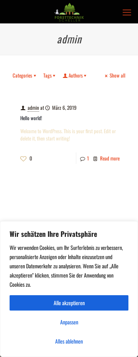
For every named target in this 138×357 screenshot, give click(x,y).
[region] (69, 289)
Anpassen (69, 322)
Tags (47, 75)
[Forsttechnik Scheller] (69, 11)
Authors (76, 75)
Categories (22, 75)
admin (33, 107)
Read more (110, 158)
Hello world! (31, 118)
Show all (117, 75)
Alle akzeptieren (69, 303)
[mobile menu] (127, 11)
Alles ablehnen (69, 341)
